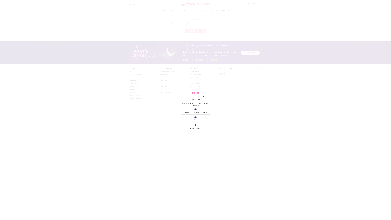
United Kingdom (195, 128)
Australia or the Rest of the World (195, 112)
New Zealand (195, 120)
